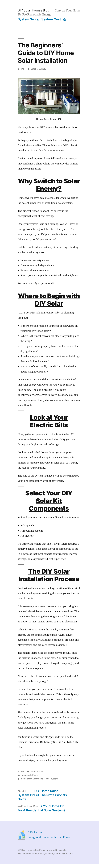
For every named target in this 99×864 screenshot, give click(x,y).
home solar (26, 779)
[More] (64, 19)
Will (22, 69)
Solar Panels (38, 779)
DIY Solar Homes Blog (33, 10)
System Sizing (28, 19)
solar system (52, 779)
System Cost (51, 19)
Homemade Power (29, 775)
